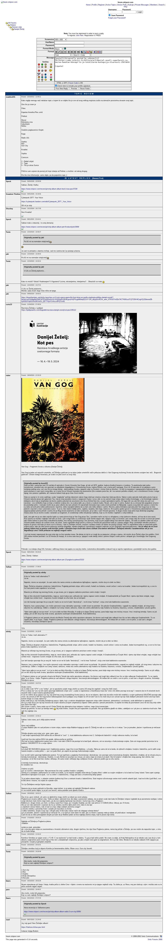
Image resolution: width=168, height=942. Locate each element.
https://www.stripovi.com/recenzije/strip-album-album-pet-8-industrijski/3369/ (50, 227)
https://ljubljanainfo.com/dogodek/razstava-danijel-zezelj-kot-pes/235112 (48, 310)
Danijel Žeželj (19, 29)
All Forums (12, 23)
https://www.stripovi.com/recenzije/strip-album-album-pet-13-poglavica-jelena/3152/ (52, 560)
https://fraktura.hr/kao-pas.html (33, 927)
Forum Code (73, 83)
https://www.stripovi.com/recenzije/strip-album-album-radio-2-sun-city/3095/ (52, 912)
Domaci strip (17, 27)
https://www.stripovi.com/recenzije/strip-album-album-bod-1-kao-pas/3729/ (49, 189)
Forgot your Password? (117, 18)
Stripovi (13, 25)
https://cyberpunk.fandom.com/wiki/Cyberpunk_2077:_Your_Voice (46, 202)
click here (79, 35)
